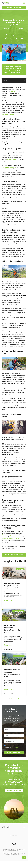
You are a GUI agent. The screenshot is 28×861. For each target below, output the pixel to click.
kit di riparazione (12, 159)
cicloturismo (14, 91)
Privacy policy (6, 840)
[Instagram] (15, 844)
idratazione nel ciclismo (9, 167)
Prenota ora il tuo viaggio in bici (14, 554)
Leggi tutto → (9, 600)
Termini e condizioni (20, 840)
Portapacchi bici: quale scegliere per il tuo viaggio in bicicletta (12, 585)
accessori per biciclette (11, 517)
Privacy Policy (16, 748)
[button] (24, 3)
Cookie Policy (13, 840)
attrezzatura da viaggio (8, 114)
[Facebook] (13, 844)
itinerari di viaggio (7, 535)
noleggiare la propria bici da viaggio (12, 538)
